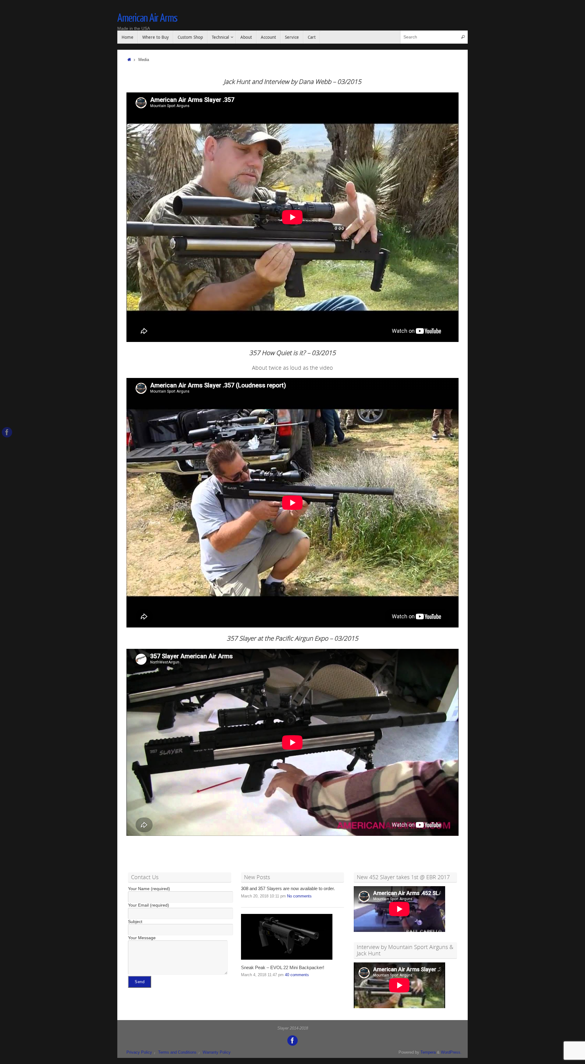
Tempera (428, 1052)
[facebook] (7, 432)
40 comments (297, 975)
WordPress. (451, 1052)
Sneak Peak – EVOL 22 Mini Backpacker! (282, 967)
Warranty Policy (217, 1052)
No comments (299, 896)
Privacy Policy (139, 1052)
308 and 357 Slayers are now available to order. (288, 888)
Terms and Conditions (177, 1052)
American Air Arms (147, 18)
